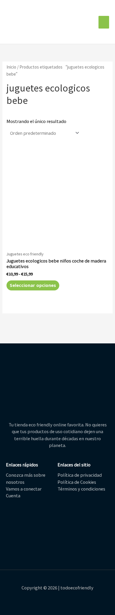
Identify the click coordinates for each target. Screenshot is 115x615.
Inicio (11, 67)
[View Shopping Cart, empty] (92, 22)
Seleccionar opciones (33, 285)
